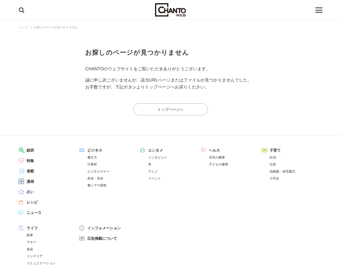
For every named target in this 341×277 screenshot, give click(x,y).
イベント (154, 178)
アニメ (153, 171)
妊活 (273, 157)
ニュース (34, 212)
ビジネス (94, 150)
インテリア (35, 256)
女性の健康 (217, 157)
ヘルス (214, 150)
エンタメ (155, 150)
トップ (23, 27)
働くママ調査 (97, 185)
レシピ (32, 202)
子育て (275, 150)
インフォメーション (104, 228)
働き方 (92, 157)
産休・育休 (95, 178)
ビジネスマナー (98, 171)
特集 (30, 160)
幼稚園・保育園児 (282, 171)
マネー (31, 242)
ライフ (32, 228)
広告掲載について (102, 238)
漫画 (30, 181)
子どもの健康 (218, 164)
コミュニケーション (41, 263)
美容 (30, 249)
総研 (30, 150)
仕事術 (92, 164)
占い (30, 192)
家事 (30, 235)
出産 (273, 164)
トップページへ (170, 109)
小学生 (274, 178)
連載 (30, 171)
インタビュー (157, 157)
